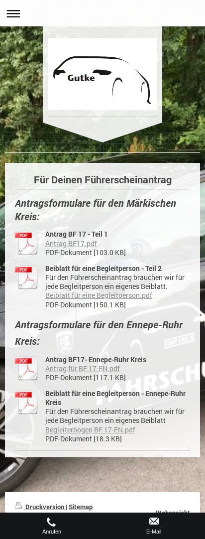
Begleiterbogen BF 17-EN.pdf (90, 429)
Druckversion (45, 507)
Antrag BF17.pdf (71, 243)
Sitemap (81, 507)
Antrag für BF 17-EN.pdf (82, 368)
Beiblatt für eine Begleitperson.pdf (98, 295)
